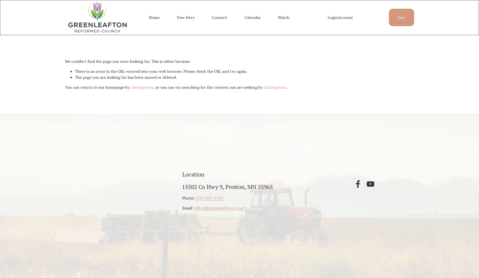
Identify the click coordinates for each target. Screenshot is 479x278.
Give (401, 17)
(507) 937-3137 (210, 198)
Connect (219, 17)
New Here (186, 17)
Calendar (252, 17)
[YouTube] (370, 184)
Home (154, 17)
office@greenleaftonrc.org (218, 208)
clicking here (141, 87)
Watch (283, 17)
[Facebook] (358, 184)
